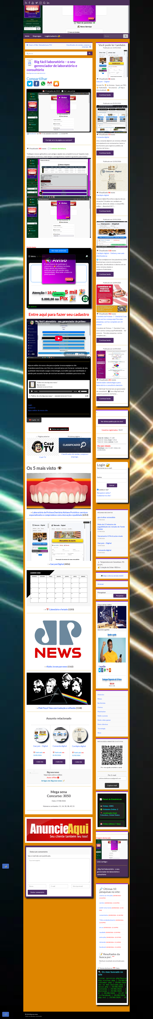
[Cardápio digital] (79, 734)
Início (27, 36)
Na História (101, 703)
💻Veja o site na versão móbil (112, 576)
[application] (58, 391)
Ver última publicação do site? (112, 421)
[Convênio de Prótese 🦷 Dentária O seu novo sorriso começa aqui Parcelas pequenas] (111, 298)
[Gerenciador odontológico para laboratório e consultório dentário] (111, 364)
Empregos (37, 36)
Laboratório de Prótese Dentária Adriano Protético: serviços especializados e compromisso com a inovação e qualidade (58, 513)
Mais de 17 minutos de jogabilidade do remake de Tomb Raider (111, 526)
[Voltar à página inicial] (76, 19)
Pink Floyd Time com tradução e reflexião (57, 708)
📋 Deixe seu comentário (58, 429)
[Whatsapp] (43, 83)
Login (30, 405)
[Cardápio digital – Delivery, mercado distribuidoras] (111, 235)
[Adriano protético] (29, 2)
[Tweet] (30, 83)
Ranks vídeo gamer (104, 720)
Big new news (33, 73)
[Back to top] (148, 1014)
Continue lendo (105, 95)
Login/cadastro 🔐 (52, 36)
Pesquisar (102, 592)
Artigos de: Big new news (51, 781)
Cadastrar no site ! (104, 495)
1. (50, 396)
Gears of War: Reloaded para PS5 (40, 45)
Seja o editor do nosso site (38, 410)
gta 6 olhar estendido (106, 517)
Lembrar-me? (103, 490)
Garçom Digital (57, 564)
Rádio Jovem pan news (57, 666)
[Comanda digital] (60, 734)
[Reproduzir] (32, 391)
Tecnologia (101, 728)
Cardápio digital (79, 746)
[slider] (84, 391)
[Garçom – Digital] (40, 734)
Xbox (99, 733)
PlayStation (102, 711)
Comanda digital (60, 746)
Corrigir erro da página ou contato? (59, 140)
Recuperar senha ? (104, 493)
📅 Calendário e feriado (57, 609)
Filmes (100, 699)
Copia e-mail (112, 785)
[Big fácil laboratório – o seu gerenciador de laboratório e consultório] (112, 849)
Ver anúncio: (32, 306)
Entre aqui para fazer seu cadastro (59, 314)
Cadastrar (32, 408)
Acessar (101, 584)
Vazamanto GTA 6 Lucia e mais (110, 536)
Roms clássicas (103, 724)
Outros (100, 707)
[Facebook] (36, 83)
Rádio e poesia (103, 716)
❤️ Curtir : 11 (34, 420)
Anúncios (42, 73)
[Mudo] (79, 391)
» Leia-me (39, 762)
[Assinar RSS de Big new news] (26, 2)
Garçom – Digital (40, 746)
